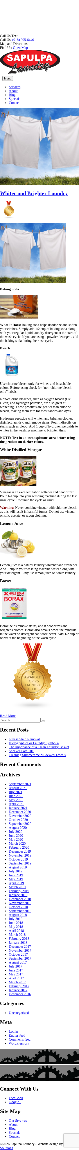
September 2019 (20, 863)
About (13, 91)
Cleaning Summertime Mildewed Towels (37, 755)
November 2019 (20, 855)
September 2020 (20, 824)
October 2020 (18, 820)
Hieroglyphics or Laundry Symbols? (34, 743)
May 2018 (16, 927)
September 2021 (20, 784)
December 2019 (20, 851)
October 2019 (18, 859)
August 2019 (18, 867)
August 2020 (18, 827)
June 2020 (16, 835)
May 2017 (16, 974)
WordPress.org (19, 1043)
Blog (12, 95)
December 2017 (20, 946)
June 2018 (16, 923)
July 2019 (15, 871)
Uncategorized (19, 1013)
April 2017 (16, 978)
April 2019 (16, 883)
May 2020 (16, 839)
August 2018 (18, 915)
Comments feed (20, 1039)
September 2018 (20, 911)
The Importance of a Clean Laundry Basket (39, 747)
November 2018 (20, 903)
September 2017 (20, 958)
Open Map (20, 48)
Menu (7, 78)
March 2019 (17, 887)
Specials (14, 99)
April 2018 (16, 931)
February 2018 (19, 938)
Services (14, 87)
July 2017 (15, 966)
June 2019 (16, 875)
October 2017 (18, 954)
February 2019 (19, 891)
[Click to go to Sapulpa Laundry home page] (30, 73)
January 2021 (18, 808)
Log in (13, 1031)
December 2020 (20, 812)
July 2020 (15, 831)
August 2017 (18, 962)
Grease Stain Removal (24, 739)
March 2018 (17, 934)
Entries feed (17, 1035)
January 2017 (18, 990)
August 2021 (18, 788)
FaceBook (16, 1098)
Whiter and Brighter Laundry (34, 193)
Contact (14, 103)
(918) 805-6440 (23, 40)
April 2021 (16, 804)
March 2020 (17, 843)
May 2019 (16, 879)
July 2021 (15, 792)
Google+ (15, 1102)
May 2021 (16, 800)
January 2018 (18, 942)
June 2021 (16, 796)
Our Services (18, 1120)
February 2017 (19, 986)
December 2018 (20, 899)
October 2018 (18, 907)
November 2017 (20, 950)
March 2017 (17, 982)
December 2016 (20, 994)
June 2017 (16, 970)
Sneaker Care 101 (21, 751)
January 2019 (18, 895)
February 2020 (19, 847)
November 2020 (20, 816)
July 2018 (15, 919)
